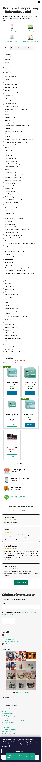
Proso (8, 249)
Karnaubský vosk (11, 167)
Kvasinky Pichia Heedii (13, 178)
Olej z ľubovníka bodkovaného (15, 219)
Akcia (8, 57)
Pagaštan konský (11, 232)
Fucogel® (9, 128)
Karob (8, 169)
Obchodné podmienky (8, 716)
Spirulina (9, 303)
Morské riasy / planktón (13, 208)
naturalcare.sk (9, 644)
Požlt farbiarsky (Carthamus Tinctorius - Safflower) (21, 243)
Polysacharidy (10, 241)
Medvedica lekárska (12, 205)
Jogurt (8, 156)
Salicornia (9, 278)
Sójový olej (9, 297)
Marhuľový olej (10, 197)
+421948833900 (9, 637)
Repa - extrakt (10, 263)
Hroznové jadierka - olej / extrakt (16, 142)
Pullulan (8, 254)
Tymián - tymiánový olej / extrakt (16, 316)
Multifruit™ (9, 213)
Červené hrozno (11, 117)
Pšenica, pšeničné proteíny (14, 251)
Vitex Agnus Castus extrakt (14, 338)
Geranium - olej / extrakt (13, 131)
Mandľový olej (11, 194)
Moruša (8, 210)
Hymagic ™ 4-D (10, 148)
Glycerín (9, 134)
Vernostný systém (7, 718)
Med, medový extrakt (12, 202)
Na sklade (9, 54)
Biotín (8, 98)
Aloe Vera (9, 82)
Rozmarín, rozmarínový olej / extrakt (17, 268)
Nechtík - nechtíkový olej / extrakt (16, 216)
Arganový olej (11, 85)
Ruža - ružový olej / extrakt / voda (16, 271)
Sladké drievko (11, 286)
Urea (8, 319)
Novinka (8, 60)
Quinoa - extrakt (11, 257)
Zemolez (9, 349)
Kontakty (4, 711)
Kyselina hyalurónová (13, 180)
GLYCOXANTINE (11, 137)
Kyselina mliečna (11, 183)
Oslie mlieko (10, 227)
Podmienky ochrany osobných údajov (13, 720)
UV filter (8, 322)
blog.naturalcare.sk (7, 732)
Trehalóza (9, 314)
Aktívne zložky (6, 727)
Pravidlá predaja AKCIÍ (8, 734)
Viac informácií (6, 746)
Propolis (9, 246)
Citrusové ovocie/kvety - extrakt (16, 109)
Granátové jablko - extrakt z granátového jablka (20, 139)
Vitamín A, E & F (11, 327)
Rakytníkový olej (12, 260)
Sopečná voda (10, 300)
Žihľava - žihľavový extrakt (14, 352)
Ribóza (8, 265)
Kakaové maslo (11, 161)
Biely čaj (9, 96)
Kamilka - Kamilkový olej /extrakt (16, 164)
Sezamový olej (10, 284)
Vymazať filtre (20, 361)
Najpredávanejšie (22, 48)
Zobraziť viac (21, 582)
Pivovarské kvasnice (12, 238)
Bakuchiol (9, 90)
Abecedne (30, 48)
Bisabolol (9, 101)
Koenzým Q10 (10, 172)
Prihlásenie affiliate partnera (10, 729)
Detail (12, 425)
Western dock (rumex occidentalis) (16, 344)
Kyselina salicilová (11, 186)
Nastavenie (20, 751)
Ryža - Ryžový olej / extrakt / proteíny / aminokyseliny (21, 274)
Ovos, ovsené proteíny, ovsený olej (17, 230)
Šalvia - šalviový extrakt (13, 308)
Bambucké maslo (11, 93)
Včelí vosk (9, 325)
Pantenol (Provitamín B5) (14, 235)
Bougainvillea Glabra (12, 104)
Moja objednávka (7, 709)
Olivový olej (10, 221)
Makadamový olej (11, 191)
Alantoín (9, 79)
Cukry (8, 115)
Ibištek (8, 150)
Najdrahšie (13, 48)
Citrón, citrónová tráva (13, 107)
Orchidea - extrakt (11, 224)
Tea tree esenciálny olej (13, 311)
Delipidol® (9, 120)
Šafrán (8, 305)
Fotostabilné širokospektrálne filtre (17, 126)
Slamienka (9, 289)
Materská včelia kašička (13, 200)
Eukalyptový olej (11, 123)
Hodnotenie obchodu (21, 506)
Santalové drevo (11, 281)
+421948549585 (9, 639)
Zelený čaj (9, 347)
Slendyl (8, 292)
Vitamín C (9, 330)
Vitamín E (9, 333)
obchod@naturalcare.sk (12, 635)
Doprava (4, 725)
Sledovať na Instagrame (22, 692)
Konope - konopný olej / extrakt (15, 175)
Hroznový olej (10, 145)
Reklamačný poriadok (8, 723)
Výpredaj (9, 62)
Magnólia (9, 189)
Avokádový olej (11, 87)
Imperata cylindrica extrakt (14, 153)
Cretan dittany (10, 112)
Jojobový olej (10, 158)
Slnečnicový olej (11, 295)
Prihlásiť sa (8, 621)
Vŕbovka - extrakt (11, 341)
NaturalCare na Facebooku (12, 642)
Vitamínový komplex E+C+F (14, 336)
